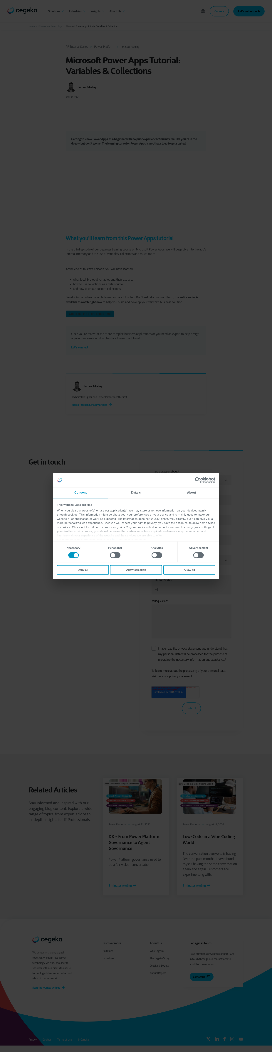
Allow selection (136, 570)
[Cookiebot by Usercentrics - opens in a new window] (199, 480)
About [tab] (191, 492)
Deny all (83, 570)
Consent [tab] (80, 492)
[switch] (115, 555)
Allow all (189, 570)
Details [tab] (136, 492)
